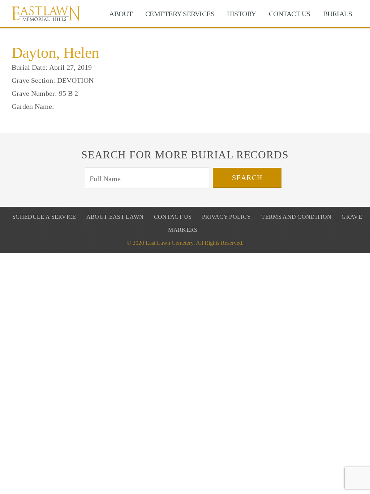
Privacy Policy (226, 217)
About (121, 14)
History (241, 14)
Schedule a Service (44, 217)
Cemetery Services (180, 14)
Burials (337, 14)
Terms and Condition (296, 217)
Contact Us (289, 14)
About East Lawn (115, 217)
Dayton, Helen (55, 52)
